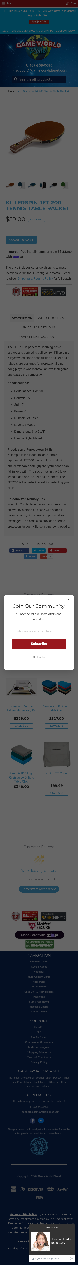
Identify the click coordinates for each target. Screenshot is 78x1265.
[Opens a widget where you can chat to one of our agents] (52, 1243)
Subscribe (39, 643)
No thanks (39, 657)
